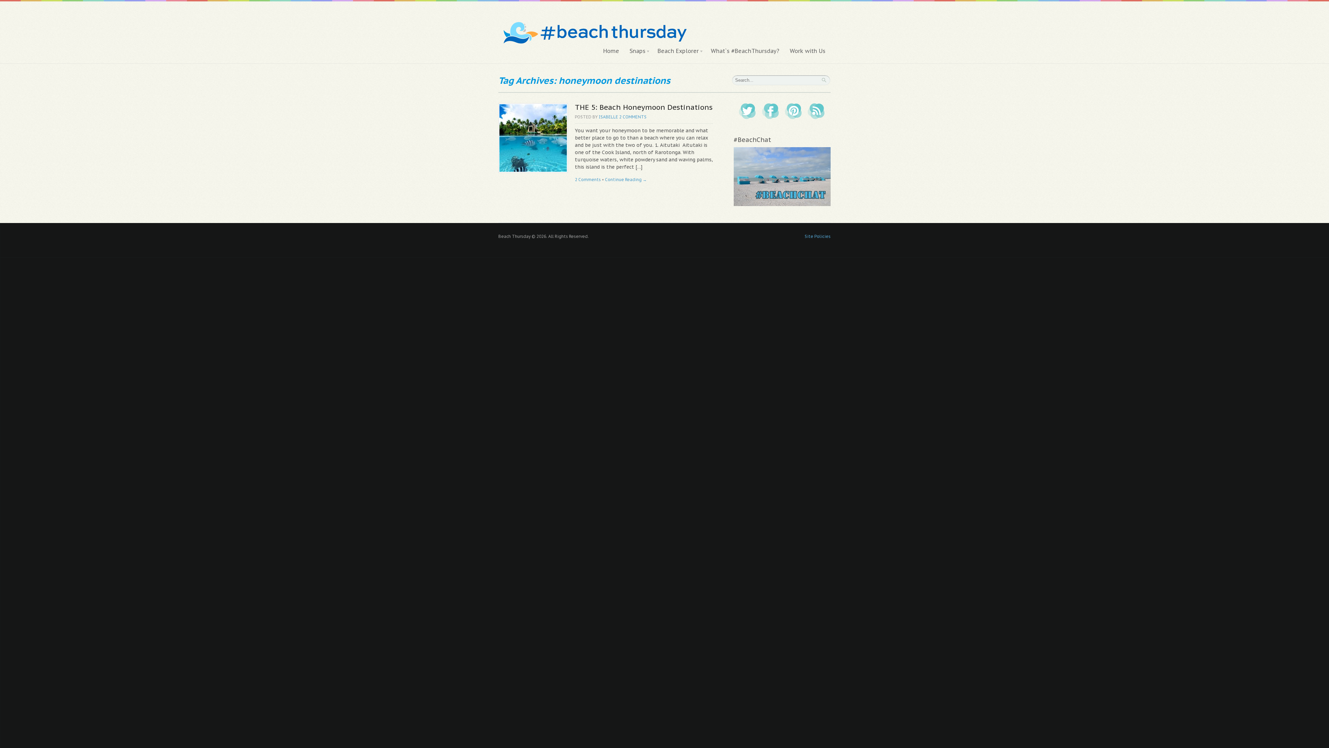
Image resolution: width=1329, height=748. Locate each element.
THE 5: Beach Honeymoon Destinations (644, 107)
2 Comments (633, 116)
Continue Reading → (626, 179)
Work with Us (807, 50)
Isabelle (608, 116)
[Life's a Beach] (594, 19)
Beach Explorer (675, 51)
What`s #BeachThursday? (745, 50)
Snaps (634, 51)
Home (611, 50)
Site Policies (818, 236)
